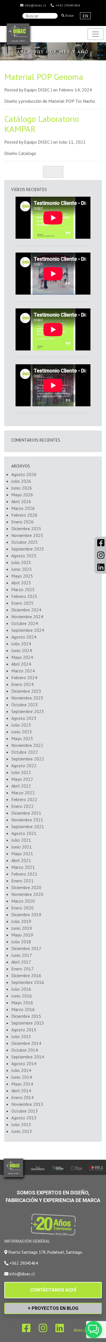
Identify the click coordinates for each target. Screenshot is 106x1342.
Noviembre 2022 (27, 745)
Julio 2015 (21, 1036)
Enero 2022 (22, 806)
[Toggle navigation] (95, 34)
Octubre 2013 (24, 1111)
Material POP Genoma (43, 76)
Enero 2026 (22, 522)
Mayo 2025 (22, 576)
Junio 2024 (21, 650)
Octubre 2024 (24, 623)
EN (85, 16)
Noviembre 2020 (27, 894)
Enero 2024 (22, 684)
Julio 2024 (21, 643)
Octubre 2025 (24, 542)
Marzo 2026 (23, 508)
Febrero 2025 (24, 596)
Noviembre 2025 (27, 535)
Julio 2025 (21, 562)
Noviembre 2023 (27, 698)
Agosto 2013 (23, 1117)
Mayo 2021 (22, 853)
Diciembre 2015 (26, 1016)
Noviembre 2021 (27, 820)
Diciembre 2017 (26, 948)
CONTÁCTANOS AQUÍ (53, 1290)
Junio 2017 (21, 955)
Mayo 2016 (22, 1002)
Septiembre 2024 (27, 630)
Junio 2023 (21, 731)
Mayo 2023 (22, 738)
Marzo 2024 (23, 671)
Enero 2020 (22, 908)
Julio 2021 (21, 840)
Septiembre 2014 (27, 1057)
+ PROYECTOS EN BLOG (53, 1308)
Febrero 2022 (24, 799)
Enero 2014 (22, 1097)
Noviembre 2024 (27, 616)
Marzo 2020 (23, 901)
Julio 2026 (21, 481)
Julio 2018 (21, 941)
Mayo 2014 (22, 1084)
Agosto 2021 (23, 833)
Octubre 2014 (24, 1050)
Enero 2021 (22, 880)
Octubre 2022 (24, 752)
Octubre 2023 (24, 704)
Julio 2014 (21, 1070)
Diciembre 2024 (26, 610)
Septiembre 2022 (27, 759)
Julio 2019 (21, 921)
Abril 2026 (21, 501)
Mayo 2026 (22, 494)
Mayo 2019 (22, 935)
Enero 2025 (22, 603)
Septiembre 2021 (27, 826)
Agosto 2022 (23, 765)
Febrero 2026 (24, 515)
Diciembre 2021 (26, 813)
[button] (93, 1329)
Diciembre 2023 (26, 691)
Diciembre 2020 (26, 887)
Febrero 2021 (24, 874)
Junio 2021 (21, 847)
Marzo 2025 (23, 589)
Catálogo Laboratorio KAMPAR (41, 123)
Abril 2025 (21, 583)
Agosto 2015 (23, 1029)
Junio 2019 (21, 928)
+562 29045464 (67, 5)
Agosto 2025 (23, 555)
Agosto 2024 (23, 637)
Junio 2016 (21, 996)
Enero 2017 (22, 969)
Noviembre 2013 (27, 1104)
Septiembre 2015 (27, 1023)
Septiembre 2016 (27, 982)
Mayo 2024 (22, 657)
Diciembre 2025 (26, 528)
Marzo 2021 (23, 867)
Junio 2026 (21, 488)
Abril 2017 (21, 962)
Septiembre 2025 (27, 549)
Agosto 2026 (23, 474)
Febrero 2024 (24, 677)
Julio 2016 (21, 989)
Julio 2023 (21, 725)
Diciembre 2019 (26, 914)
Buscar (69, 15)
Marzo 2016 (23, 1009)
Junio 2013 (21, 1131)
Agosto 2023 (23, 718)
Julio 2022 (21, 772)
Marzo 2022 (23, 792)
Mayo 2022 (22, 779)
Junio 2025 (21, 569)
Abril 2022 (21, 786)
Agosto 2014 (23, 1063)
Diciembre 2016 (26, 975)
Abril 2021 (21, 860)
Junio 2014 (21, 1077)
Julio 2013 (21, 1124)
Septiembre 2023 (27, 711)
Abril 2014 (21, 1090)
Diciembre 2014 (26, 1043)
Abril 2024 (21, 664)
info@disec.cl (35, 5)
